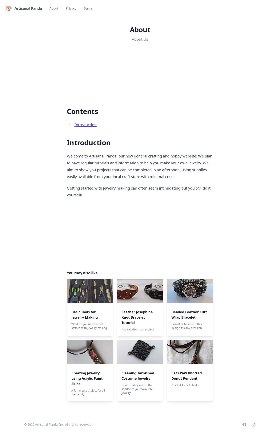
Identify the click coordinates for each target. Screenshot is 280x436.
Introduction (85, 124)
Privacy (71, 8)
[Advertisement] (120, 72)
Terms (88, 8)
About (54, 8)
